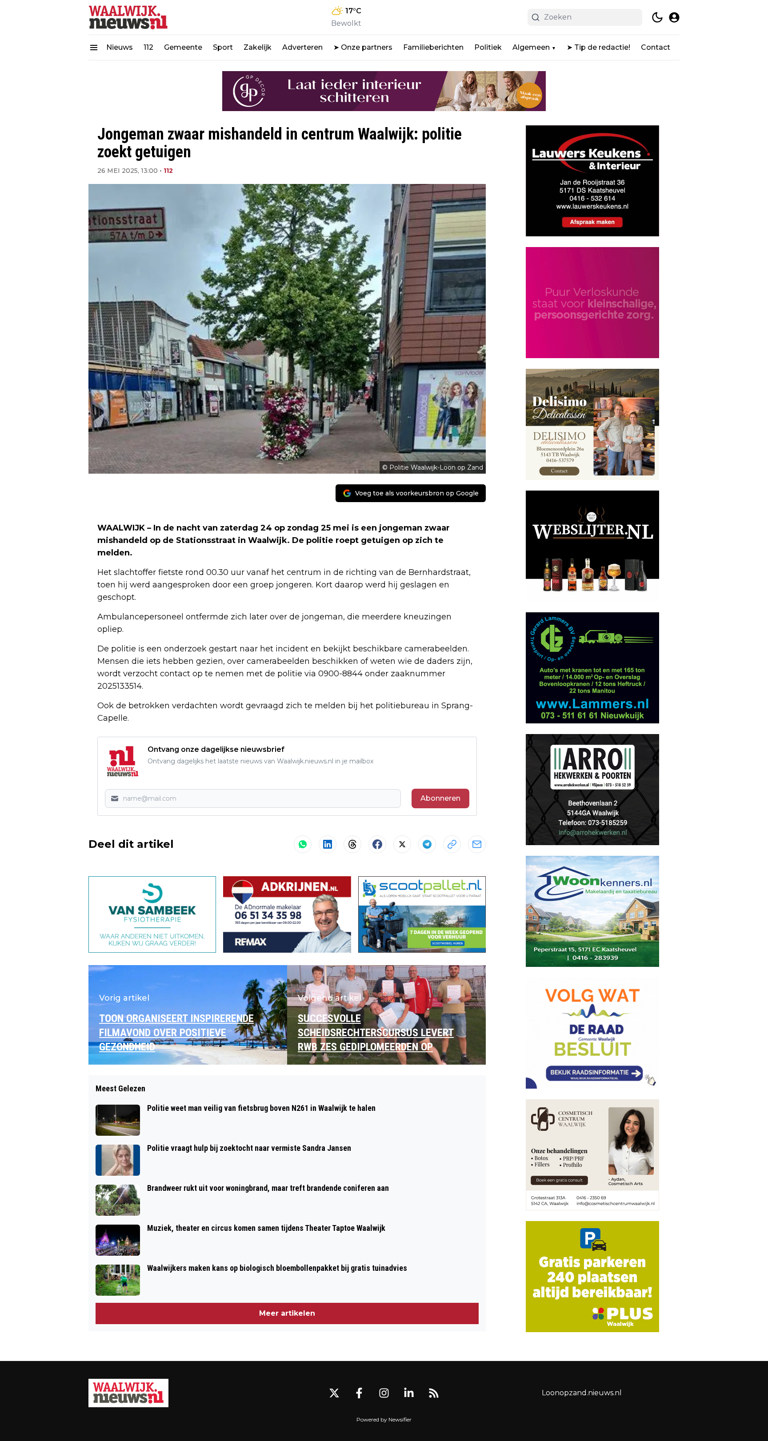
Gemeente (183, 47)
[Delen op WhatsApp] (303, 844)
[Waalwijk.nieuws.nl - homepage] (128, 17)
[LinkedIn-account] (409, 1393)
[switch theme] (657, 17)
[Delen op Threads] (352, 844)
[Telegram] (427, 844)
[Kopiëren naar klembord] (452, 844)
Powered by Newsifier (384, 1419)
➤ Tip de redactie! (598, 47)
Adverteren (302, 47)
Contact (655, 47)
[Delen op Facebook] (377, 844)
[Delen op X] (402, 844)
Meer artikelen (287, 1313)
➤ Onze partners (362, 47)
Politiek (488, 47)
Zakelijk (258, 47)
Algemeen (531, 47)
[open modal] (674, 17)
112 (148, 47)
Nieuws (119, 47)
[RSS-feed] (433, 1393)
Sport (223, 47)
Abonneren (440, 798)
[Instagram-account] (384, 1393)
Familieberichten (433, 47)
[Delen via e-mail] (477, 844)
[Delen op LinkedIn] (327, 844)
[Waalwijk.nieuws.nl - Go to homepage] (128, 1393)
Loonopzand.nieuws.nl (582, 1393)
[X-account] (334, 1393)
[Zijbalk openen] (93, 47)
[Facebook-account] (359, 1393)
